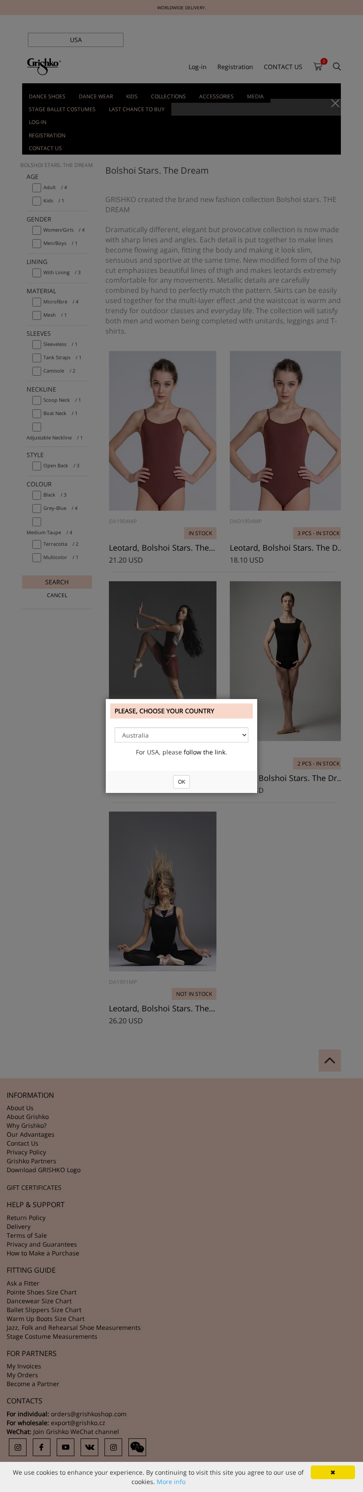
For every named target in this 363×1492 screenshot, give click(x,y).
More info (171, 1481)
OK (181, 781)
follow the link (204, 752)
